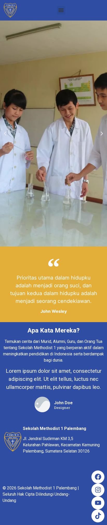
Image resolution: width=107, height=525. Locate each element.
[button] (61, 10)
